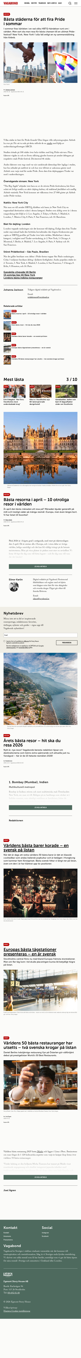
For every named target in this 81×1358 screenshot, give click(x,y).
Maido (40, 1152)
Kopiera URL (6, 95)
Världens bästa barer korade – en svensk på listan (29, 336)
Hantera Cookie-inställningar (17, 1311)
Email (6, 635)
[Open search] (70, 3)
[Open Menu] (75, 3)
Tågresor (42, 3)
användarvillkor (24, 647)
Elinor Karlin (9, 520)
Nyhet (6, 840)
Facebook (45, 1236)
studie (49, 143)
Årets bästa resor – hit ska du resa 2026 (26, 325)
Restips (34, 3)
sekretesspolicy (11, 647)
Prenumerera (66, 643)
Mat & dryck (52, 3)
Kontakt (6, 1233)
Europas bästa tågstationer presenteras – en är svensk (31, 347)
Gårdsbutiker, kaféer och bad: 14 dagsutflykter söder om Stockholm (65, 402)
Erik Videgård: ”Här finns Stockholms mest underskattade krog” (14, 402)
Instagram (45, 1233)
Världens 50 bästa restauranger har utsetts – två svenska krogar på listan (38, 359)
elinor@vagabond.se (41, 599)
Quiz (60, 3)
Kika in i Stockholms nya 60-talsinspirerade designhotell (40, 402)
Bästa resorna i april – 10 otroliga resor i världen (29, 313)
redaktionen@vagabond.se (38, 297)
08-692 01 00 (14, 1293)
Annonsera (7, 1236)
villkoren (26, 641)
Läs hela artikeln (40, 566)
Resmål (27, 3)
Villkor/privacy (10, 1308)
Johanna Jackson (10, 90)
